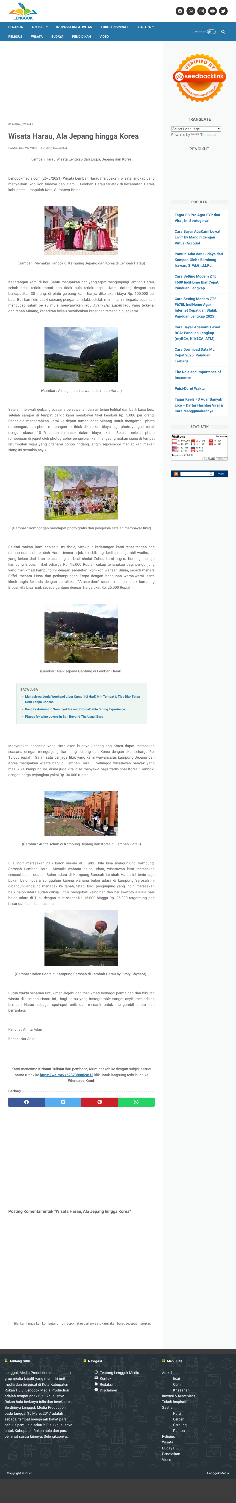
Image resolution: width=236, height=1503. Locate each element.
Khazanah (181, 1390)
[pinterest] (99, 1102)
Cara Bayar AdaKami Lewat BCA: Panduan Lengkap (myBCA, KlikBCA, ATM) (197, 333)
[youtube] (212, 11)
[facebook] (179, 11)
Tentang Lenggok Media (119, 1373)
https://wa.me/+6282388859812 (66, 1075)
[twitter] (223, 11)
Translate (207, 134)
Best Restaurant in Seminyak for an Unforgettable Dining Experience (75, 709)
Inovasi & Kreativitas (74, 27)
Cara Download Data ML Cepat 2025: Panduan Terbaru (195, 355)
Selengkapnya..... (57, 1436)
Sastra (144, 27)
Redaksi (106, 1384)
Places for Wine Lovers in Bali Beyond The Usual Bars (64, 717)
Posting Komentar (54, 148)
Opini (177, 1384)
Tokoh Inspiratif (115, 27)
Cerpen (178, 1419)
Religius (15, 36)
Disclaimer (108, 1390)
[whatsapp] (190, 11)
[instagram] (201, 11)
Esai (176, 1378)
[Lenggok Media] (26, 11)
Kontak (105, 1378)
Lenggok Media (218, 1473)
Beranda (15, 27)
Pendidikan (81, 36)
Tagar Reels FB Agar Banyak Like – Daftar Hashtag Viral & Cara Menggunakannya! (199, 405)
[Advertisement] (81, 82)
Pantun (179, 1430)
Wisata (37, 36)
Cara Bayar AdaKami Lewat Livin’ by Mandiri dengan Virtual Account (197, 237)
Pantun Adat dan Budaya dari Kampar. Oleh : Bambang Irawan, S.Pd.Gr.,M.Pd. (199, 260)
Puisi (177, 1413)
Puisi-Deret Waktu (190, 388)
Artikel (38, 27)
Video (104, 36)
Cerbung (180, 1425)
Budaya (57, 36)
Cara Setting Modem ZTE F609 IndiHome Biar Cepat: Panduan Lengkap (197, 282)
